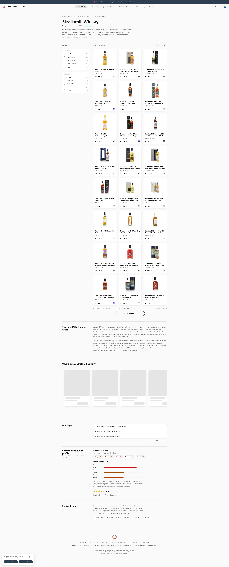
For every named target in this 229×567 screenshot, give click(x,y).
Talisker (118, 517)
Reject (11, 562)
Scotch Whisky (72, 16)
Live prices (87, 26)
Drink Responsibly (152, 545)
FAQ (91, 545)
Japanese (109, 7)
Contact (85, 545)
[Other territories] (225, 7)
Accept (26, 562)
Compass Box (99, 517)
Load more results (130, 313)
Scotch (81, 7)
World (140, 7)
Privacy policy (105, 545)
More (151, 7)
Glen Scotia (109, 517)
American (125, 7)
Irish (94, 7)
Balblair (126, 517)
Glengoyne (135, 517)
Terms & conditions (116, 545)
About (79, 545)
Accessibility (127, 545)
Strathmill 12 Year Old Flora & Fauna (106, 431)
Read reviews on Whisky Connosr (104, 495)
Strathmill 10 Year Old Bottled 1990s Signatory (109, 426)
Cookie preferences (139, 545)
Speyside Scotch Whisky (85, 16)
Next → (165, 308)
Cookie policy (27, 558)
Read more (130, 38)
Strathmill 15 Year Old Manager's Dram (107, 436)
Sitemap (96, 545)
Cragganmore (146, 517)
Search (74, 545)
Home (64, 16)
